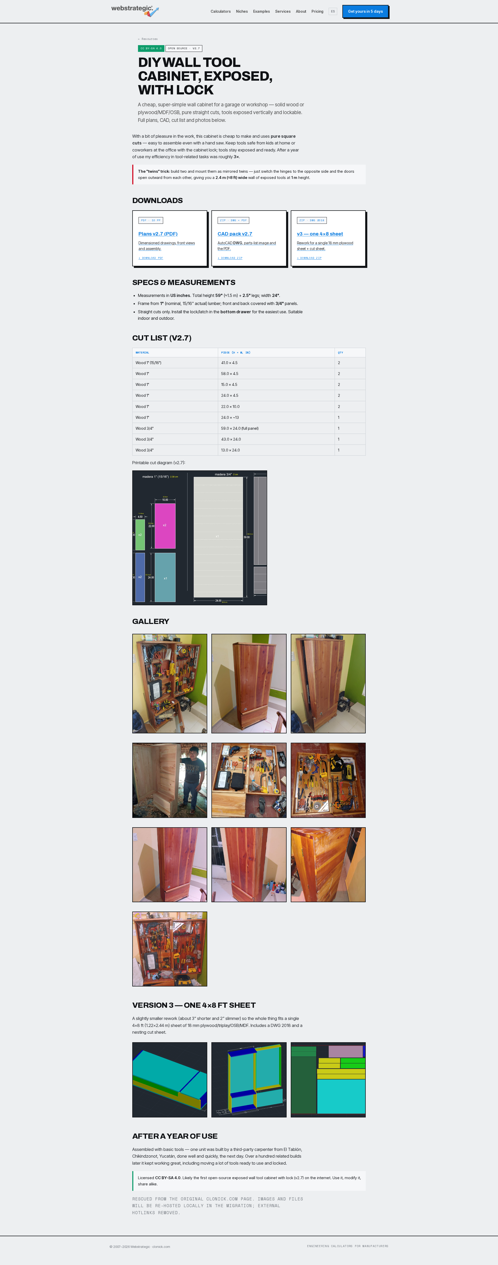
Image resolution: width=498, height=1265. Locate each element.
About (301, 11)
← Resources (148, 39)
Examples (261, 11)
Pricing (317, 11)
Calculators (221, 11)
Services (283, 11)
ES (333, 11)
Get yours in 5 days (365, 11)
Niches (242, 11)
